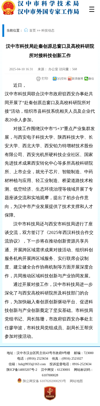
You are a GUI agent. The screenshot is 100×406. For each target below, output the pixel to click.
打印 (44, 78)
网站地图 (76, 381)
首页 (32, 30)
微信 (91, 78)
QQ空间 (62, 78)
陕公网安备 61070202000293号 (45, 381)
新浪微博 (77, 78)
